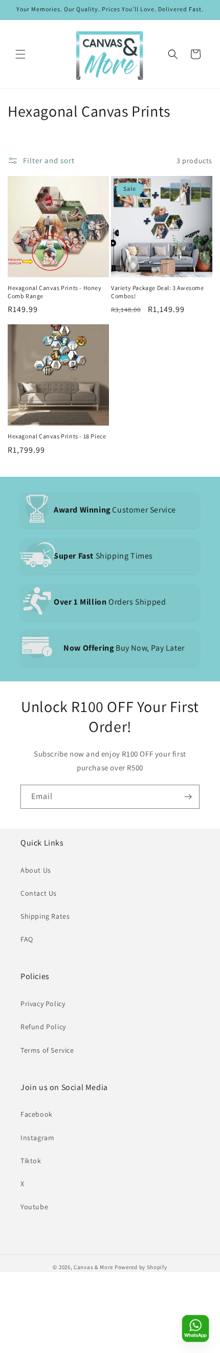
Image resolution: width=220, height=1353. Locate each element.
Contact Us (38, 893)
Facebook (36, 1114)
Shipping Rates (45, 916)
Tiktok (30, 1160)
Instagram (37, 1137)
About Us (35, 870)
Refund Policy (43, 1026)
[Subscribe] (188, 797)
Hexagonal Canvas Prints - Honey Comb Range (55, 292)
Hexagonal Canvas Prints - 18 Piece (57, 436)
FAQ (26, 939)
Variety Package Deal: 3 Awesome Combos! (157, 292)
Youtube (34, 1206)
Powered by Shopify (141, 1267)
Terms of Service (47, 1050)
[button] (20, 54)
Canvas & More (93, 1267)
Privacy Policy (42, 1003)
